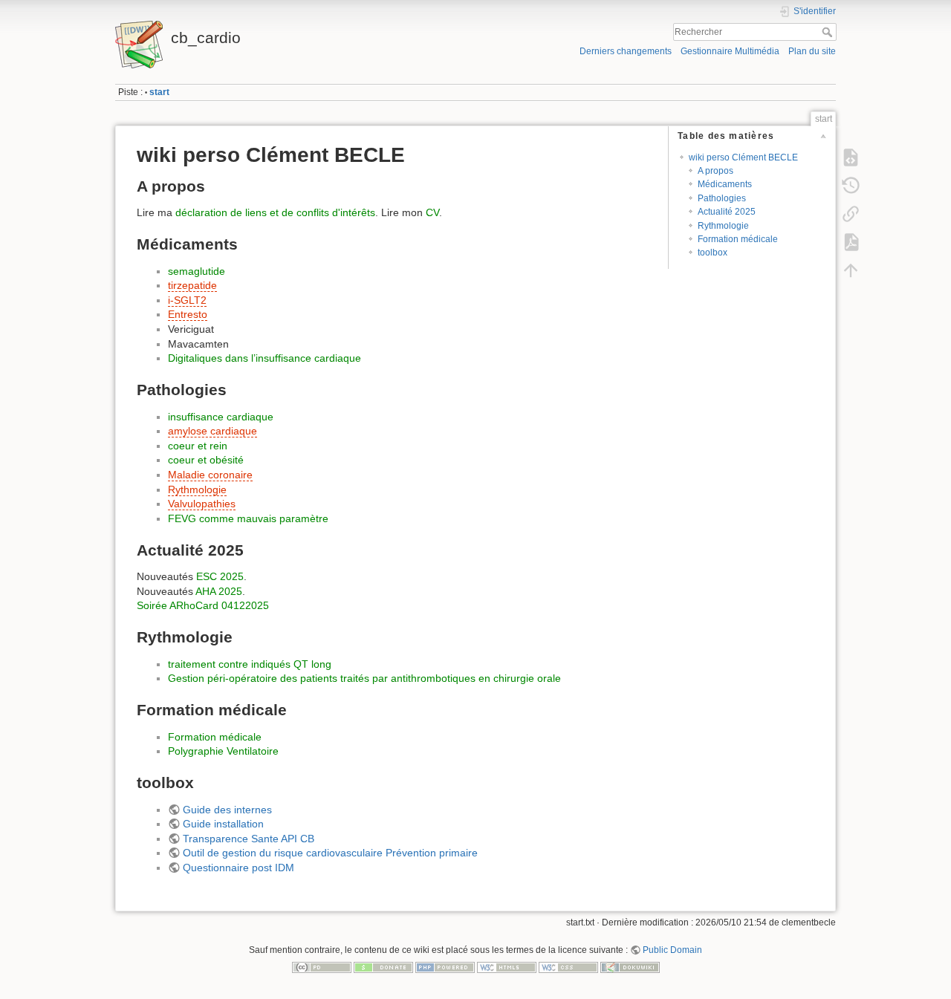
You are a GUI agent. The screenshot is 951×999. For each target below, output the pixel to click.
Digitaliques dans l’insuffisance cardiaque (264, 358)
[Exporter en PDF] (851, 242)
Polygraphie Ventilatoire (223, 751)
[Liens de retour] (851, 214)
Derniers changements (626, 51)
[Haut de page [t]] (851, 270)
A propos (715, 171)
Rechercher (829, 32)
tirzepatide (192, 285)
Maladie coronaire (210, 475)
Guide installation (223, 824)
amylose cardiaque (212, 431)
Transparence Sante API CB (248, 839)
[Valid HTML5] (506, 967)
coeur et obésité (206, 460)
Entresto (187, 314)
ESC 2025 (220, 576)
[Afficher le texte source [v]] (851, 157)
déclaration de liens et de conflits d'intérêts (275, 212)
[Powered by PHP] (445, 967)
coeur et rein (197, 446)
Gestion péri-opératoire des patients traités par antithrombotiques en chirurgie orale (364, 678)
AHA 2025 (218, 591)
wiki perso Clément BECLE (743, 157)
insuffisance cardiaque (220, 417)
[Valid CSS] (568, 967)
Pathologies (722, 198)
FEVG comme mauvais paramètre (248, 518)
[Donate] (383, 967)
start (159, 92)
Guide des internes (227, 810)
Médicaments (725, 184)
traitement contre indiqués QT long (249, 664)
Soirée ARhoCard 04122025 (203, 605)
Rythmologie (723, 226)
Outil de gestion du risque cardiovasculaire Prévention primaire (330, 853)
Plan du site (812, 51)
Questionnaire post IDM (238, 867)
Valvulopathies (202, 504)
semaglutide (196, 271)
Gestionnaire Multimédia (730, 51)
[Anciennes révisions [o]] (851, 186)
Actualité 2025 (727, 211)
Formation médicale (738, 239)
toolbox (712, 252)
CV (432, 212)
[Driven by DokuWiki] (630, 967)
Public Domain (672, 950)
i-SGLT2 (187, 300)
